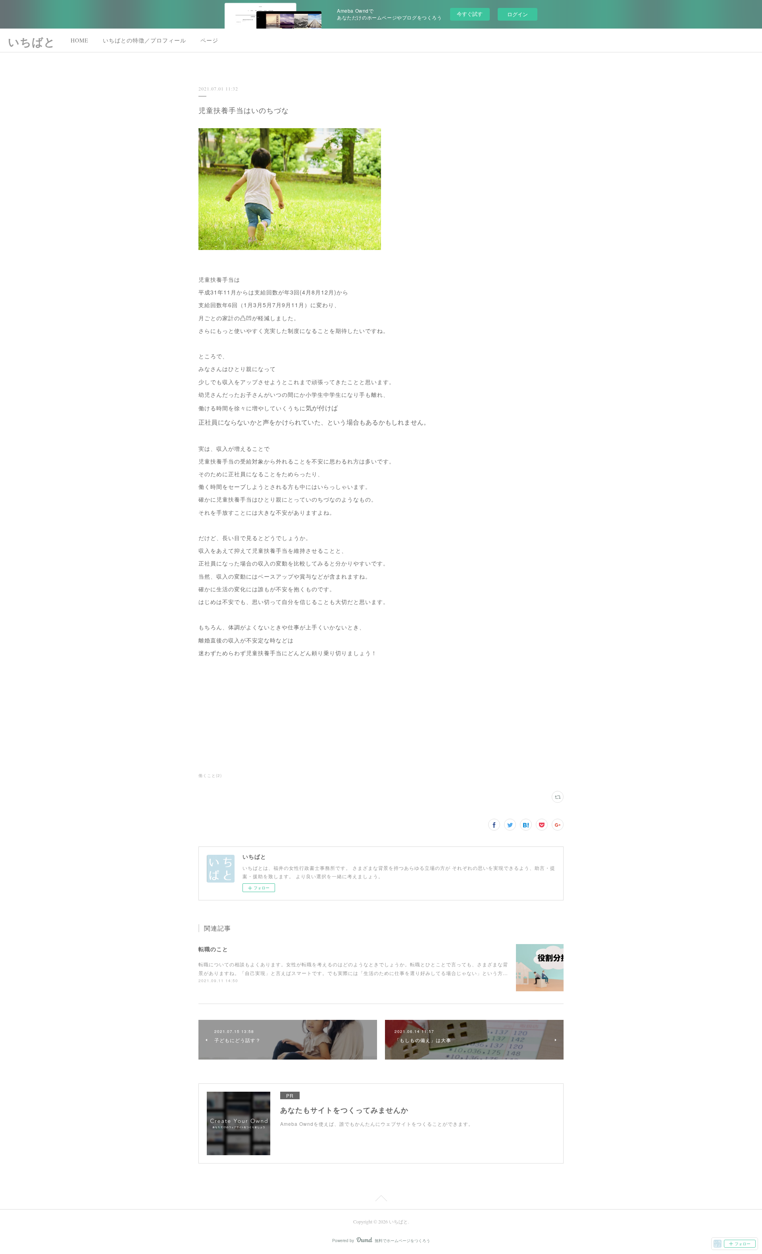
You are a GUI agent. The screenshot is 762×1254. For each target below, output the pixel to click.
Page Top (381, 1199)
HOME (80, 40)
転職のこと (213, 949)
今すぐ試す (470, 13)
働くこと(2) (210, 775)
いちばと (32, 42)
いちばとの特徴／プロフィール (144, 40)
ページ (209, 40)
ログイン (517, 14)
